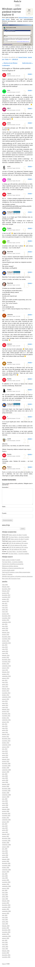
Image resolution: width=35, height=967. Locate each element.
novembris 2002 (6, 932)
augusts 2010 (5, 747)
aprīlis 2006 (5, 855)
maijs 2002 (5, 944)
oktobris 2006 (5, 842)
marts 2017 (5, 611)
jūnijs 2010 (5, 751)
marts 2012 (5, 707)
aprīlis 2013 (5, 684)
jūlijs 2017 (4, 603)
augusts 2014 (5, 668)
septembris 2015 (6, 643)
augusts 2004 (5, 888)
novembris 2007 (6, 815)
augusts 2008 (5, 796)
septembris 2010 (6, 744)
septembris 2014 (6, 665)
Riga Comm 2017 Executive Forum (11, 578)
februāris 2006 (5, 859)
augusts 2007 (5, 822)
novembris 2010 (6, 740)
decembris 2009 (6, 763)
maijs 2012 (5, 703)
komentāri (29, 11)
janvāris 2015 (5, 657)
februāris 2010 (5, 759)
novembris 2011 (6, 715)
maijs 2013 (5, 682)
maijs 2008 (5, 803)
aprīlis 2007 (5, 830)
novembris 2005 (6, 865)
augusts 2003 (5, 913)
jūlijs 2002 (4, 940)
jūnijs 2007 (5, 826)
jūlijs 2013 (4, 680)
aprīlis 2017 (5, 609)
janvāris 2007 (5, 836)
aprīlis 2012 (5, 705)
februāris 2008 (5, 809)
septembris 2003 (6, 911)
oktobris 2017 (5, 599)
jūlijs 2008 (4, 799)
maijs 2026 (5, 584)
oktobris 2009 (5, 767)
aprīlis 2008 (5, 805)
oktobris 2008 (5, 792)
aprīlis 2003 (5, 921)
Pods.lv (17, 1)
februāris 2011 (5, 734)
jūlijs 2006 (4, 848)
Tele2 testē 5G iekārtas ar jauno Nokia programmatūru (16, 572)
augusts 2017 (5, 601)
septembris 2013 (6, 676)
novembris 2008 (6, 790)
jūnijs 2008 (5, 801)
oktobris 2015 (5, 641)
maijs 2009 (5, 778)
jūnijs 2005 (5, 876)
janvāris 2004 (5, 903)
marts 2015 (5, 653)
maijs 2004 (5, 894)
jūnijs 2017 (5, 605)
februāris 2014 (5, 672)
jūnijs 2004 (5, 892)
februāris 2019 (5, 591)
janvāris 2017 (5, 613)
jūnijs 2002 (5, 942)
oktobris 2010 (5, 742)
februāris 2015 (5, 655)
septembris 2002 (6, 936)
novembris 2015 (6, 638)
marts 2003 (5, 923)
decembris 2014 (6, 659)
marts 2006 (5, 857)
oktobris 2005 (5, 867)
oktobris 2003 (5, 909)
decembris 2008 (6, 788)
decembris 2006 (6, 838)
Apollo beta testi (27, 63)
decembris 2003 (6, 905)
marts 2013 (5, 686)
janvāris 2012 (5, 711)
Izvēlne (17, 5)
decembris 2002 (6, 930)
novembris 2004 (6, 882)
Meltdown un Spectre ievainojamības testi (13, 568)
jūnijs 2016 (5, 626)
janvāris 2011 (5, 736)
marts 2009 (5, 782)
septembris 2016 (6, 622)
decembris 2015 (6, 636)
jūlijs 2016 (4, 624)
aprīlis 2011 (5, 730)
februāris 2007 (5, 834)
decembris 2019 (6, 589)
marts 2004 (5, 898)
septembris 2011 (6, 720)
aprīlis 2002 (5, 946)
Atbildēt (30, 74)
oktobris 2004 (5, 884)
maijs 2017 (5, 607)
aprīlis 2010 (5, 755)
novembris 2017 (6, 597)
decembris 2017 (6, 595)
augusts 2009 (5, 772)
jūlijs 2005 (4, 874)
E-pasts (4, 513)
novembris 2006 (6, 840)
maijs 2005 (5, 878)
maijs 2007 (5, 828)
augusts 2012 (5, 699)
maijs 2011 (5, 728)
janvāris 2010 (5, 761)
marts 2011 (5, 732)
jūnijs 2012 (5, 701)
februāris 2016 (5, 632)
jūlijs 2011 (4, 724)
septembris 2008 (6, 794)
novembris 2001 (6, 957)
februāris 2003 (5, 926)
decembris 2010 (6, 738)
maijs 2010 (5, 753)
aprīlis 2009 (5, 780)
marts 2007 (5, 832)
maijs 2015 (5, 649)
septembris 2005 (6, 869)
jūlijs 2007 (4, 824)
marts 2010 (5, 757)
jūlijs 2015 (4, 645)
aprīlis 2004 (5, 896)
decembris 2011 (6, 713)
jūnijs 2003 (5, 917)
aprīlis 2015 (5, 651)
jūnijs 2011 (5, 726)
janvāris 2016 (5, 634)
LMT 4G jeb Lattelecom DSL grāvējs (18, 543)
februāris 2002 (5, 950)
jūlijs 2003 (4, 915)
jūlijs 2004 (4, 890)
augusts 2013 (5, 678)
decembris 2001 (6, 955)
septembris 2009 (6, 769)
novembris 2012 (6, 693)
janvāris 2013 (5, 690)
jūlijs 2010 (4, 749)
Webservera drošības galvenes (10, 566)
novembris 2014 (6, 661)
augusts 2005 (5, 871)
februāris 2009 (5, 784)
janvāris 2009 (5, 786)
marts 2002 (5, 948)
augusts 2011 (5, 722)
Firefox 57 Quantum (7, 574)
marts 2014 (5, 670)
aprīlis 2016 (5, 628)
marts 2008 (5, 807)
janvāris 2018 (5, 593)
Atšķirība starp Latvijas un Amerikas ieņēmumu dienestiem (17, 576)
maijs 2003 (5, 919)
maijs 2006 (5, 853)
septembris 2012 (6, 697)
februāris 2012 (5, 709)
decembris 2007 (6, 813)
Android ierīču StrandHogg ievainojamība (12, 564)
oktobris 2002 (5, 934)
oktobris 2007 (5, 817)
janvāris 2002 (5, 953)
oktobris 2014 (5, 663)
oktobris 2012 (5, 695)
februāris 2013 (5, 688)
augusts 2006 (5, 846)
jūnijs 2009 (5, 776)
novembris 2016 (6, 618)
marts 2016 (5, 630)
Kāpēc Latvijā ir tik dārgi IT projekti (18, 535)
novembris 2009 (6, 765)
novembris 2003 (6, 907)
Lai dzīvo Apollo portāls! (8, 570)
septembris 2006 (6, 844)
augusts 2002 (5, 938)
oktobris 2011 (5, 717)
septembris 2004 (6, 886)
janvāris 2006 (5, 861)
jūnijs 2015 (5, 647)
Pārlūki (7, 59)
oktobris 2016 (5, 620)
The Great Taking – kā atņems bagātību (19, 537)
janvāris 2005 (5, 880)
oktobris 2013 (5, 674)
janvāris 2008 (5, 811)
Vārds (3, 506)
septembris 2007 (6, 819)
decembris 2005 (6, 863)
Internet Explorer (22, 57)
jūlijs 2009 (4, 774)
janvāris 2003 (5, 928)
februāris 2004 (5, 900)
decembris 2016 (6, 616)
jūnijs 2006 (5, 851)
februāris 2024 (5, 586)
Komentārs (5, 487)
